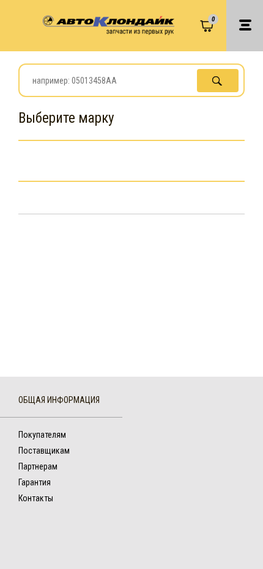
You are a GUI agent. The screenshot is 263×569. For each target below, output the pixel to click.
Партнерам (37, 466)
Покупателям (42, 435)
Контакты (35, 498)
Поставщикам (44, 450)
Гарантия (34, 482)
